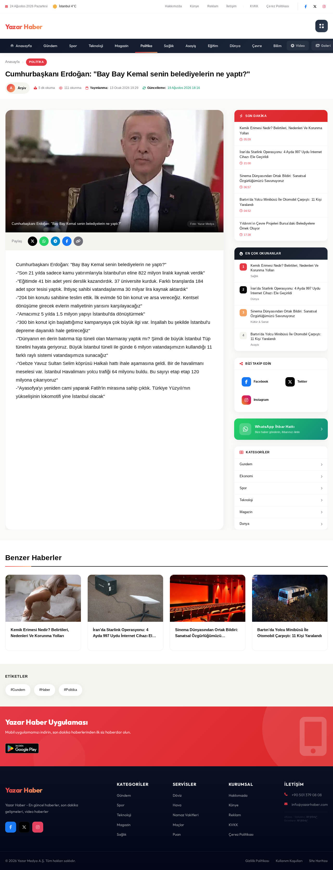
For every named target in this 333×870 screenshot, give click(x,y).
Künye (194, 6)
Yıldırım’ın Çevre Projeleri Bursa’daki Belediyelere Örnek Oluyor (277, 226)
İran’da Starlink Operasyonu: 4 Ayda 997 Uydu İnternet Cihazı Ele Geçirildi (281, 154)
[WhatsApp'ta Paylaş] (44, 241)
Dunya (244, 524)
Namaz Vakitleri (185, 815)
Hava (177, 805)
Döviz (177, 795)
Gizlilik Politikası (257, 861)
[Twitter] (315, 6)
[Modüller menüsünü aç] (321, 26)
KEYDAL (311, 817)
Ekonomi (246, 476)
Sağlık (169, 45)
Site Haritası (318, 861)
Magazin (122, 45)
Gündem (50, 45)
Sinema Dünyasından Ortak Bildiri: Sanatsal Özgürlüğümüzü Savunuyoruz (273, 178)
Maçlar (178, 824)
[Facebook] (306, 6)
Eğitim (213, 45)
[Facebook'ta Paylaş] (67, 241)
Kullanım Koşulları (289, 861)
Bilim (277, 45)
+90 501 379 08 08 (307, 795)
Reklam (213, 6)
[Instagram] (324, 6)
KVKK (254, 6)
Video (300, 45)
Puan (177, 834)
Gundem (246, 464)
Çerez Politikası (277, 6)
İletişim (231, 6)
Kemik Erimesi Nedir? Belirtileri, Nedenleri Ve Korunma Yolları (281, 130)
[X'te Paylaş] (32, 241)
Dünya (235, 45)
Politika (146, 45)
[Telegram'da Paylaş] (55, 241)
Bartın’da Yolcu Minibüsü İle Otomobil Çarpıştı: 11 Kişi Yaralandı (281, 202)
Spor (73, 45)
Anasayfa (24, 45)
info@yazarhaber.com (310, 804)
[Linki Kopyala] (78, 241)
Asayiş (190, 45)
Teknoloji (96, 45)
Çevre (257, 45)
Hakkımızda (173, 6)
